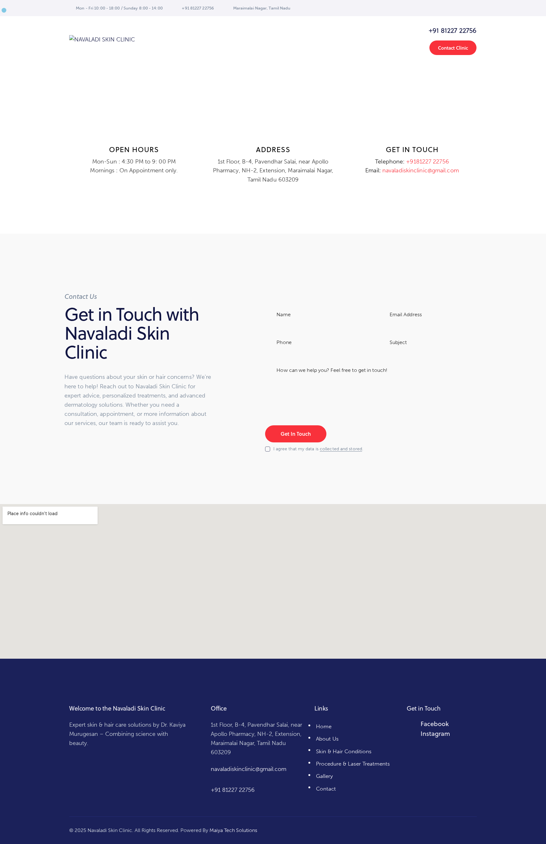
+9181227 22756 (427, 161)
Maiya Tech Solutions (233, 830)
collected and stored (341, 449)
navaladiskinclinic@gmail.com (420, 170)
